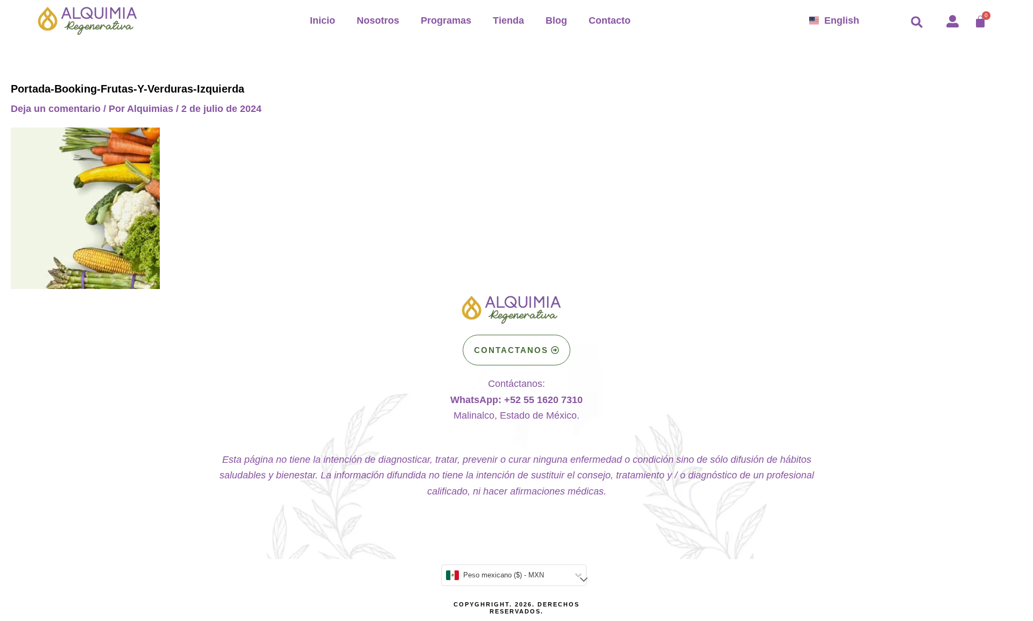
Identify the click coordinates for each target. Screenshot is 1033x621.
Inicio (322, 20)
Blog (556, 20)
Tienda (508, 20)
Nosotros (378, 20)
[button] (917, 22)
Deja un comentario (56, 108)
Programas (446, 20)
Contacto (610, 20)
